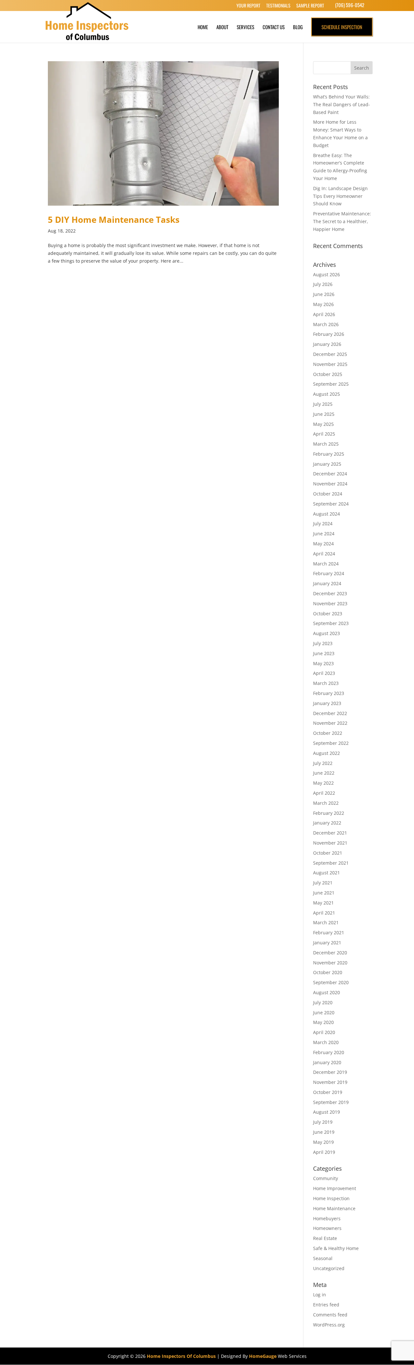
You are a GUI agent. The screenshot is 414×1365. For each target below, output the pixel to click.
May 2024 (323, 543)
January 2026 (327, 344)
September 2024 (331, 504)
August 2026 (326, 274)
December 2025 (330, 354)
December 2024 (330, 474)
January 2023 (327, 703)
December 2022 (330, 713)
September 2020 (331, 982)
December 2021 (330, 833)
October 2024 (327, 494)
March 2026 (326, 324)
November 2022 (330, 723)
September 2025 (331, 384)
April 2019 (324, 1152)
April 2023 (324, 673)
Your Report (248, 6)
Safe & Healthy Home (336, 1248)
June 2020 (323, 1012)
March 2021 (326, 922)
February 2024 (328, 573)
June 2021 (323, 893)
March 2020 (326, 1042)
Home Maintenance (334, 1208)
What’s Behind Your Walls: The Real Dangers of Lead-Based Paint (341, 104)
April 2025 (324, 434)
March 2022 (326, 803)
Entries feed (326, 1305)
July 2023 (322, 643)
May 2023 (323, 663)
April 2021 (324, 913)
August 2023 (326, 633)
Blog (298, 27)
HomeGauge (263, 1356)
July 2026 (322, 284)
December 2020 (330, 953)
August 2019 (326, 1112)
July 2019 (322, 1122)
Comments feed (330, 1315)
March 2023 (326, 683)
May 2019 (323, 1142)
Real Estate (325, 1238)
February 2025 (328, 454)
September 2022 (331, 743)
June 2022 (323, 773)
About (222, 27)
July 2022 (322, 763)
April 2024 (324, 554)
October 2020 (327, 972)
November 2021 (330, 843)
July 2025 (322, 404)
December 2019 (330, 1072)
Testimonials (278, 6)
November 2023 (330, 603)
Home (203, 27)
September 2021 (331, 863)
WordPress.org (329, 1325)
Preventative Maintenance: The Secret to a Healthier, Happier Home (342, 221)
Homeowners (327, 1228)
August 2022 (326, 753)
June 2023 (323, 653)
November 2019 (330, 1082)
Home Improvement (334, 1188)
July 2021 (322, 883)
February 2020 (328, 1052)
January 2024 (327, 583)
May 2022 (323, 783)
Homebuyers (327, 1218)
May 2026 (323, 304)
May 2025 (323, 424)
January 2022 (327, 823)
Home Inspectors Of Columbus (181, 1356)
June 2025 (323, 414)
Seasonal (322, 1258)
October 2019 (327, 1092)
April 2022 (324, 793)
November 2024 (330, 484)
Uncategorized (328, 1268)
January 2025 (327, 464)
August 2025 (326, 394)
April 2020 (324, 1032)
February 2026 (328, 334)
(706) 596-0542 (349, 4)
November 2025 (330, 364)
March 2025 (326, 444)
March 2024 (326, 564)
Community (325, 1178)
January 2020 (327, 1062)
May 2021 (323, 903)
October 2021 (327, 853)
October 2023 (327, 613)
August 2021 (326, 873)
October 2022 (327, 733)
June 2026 (323, 294)
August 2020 (326, 992)
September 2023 (331, 623)
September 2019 (331, 1102)
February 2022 (328, 813)
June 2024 (323, 533)
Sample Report (310, 6)
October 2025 (327, 374)
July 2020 (322, 1002)
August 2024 (326, 514)
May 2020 (323, 1022)
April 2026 (324, 314)
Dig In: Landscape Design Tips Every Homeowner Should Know (340, 196)
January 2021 (327, 942)
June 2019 (323, 1132)
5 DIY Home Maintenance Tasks (114, 219)
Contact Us (274, 27)
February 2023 (328, 693)
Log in (319, 1294)
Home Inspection (331, 1198)
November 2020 (330, 963)
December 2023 (330, 593)
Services (245, 27)
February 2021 (328, 932)
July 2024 (322, 523)
